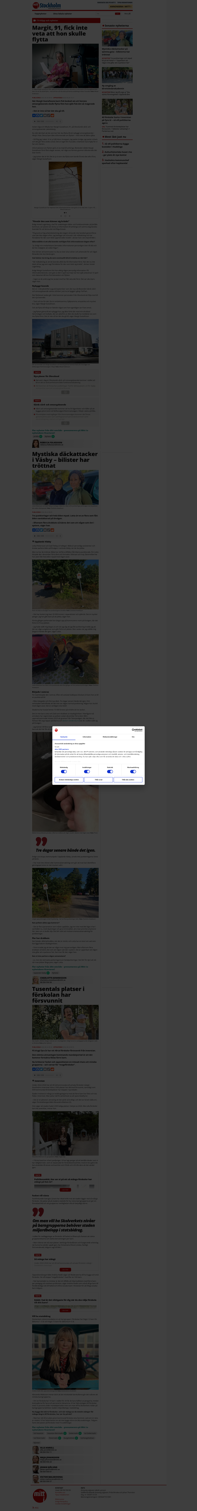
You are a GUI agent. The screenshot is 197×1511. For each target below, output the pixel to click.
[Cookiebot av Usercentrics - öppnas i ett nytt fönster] (133, 730)
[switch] (87, 771)
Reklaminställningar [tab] (110, 737)
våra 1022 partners (62, 749)
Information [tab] (87, 737)
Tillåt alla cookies (128, 780)
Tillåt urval (98, 780)
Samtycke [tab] (63, 737)
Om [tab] (133, 737)
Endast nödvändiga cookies (69, 780)
